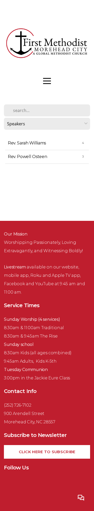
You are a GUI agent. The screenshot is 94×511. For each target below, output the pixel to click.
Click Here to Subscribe (47, 451)
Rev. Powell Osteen (27, 156)
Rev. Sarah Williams (27, 143)
